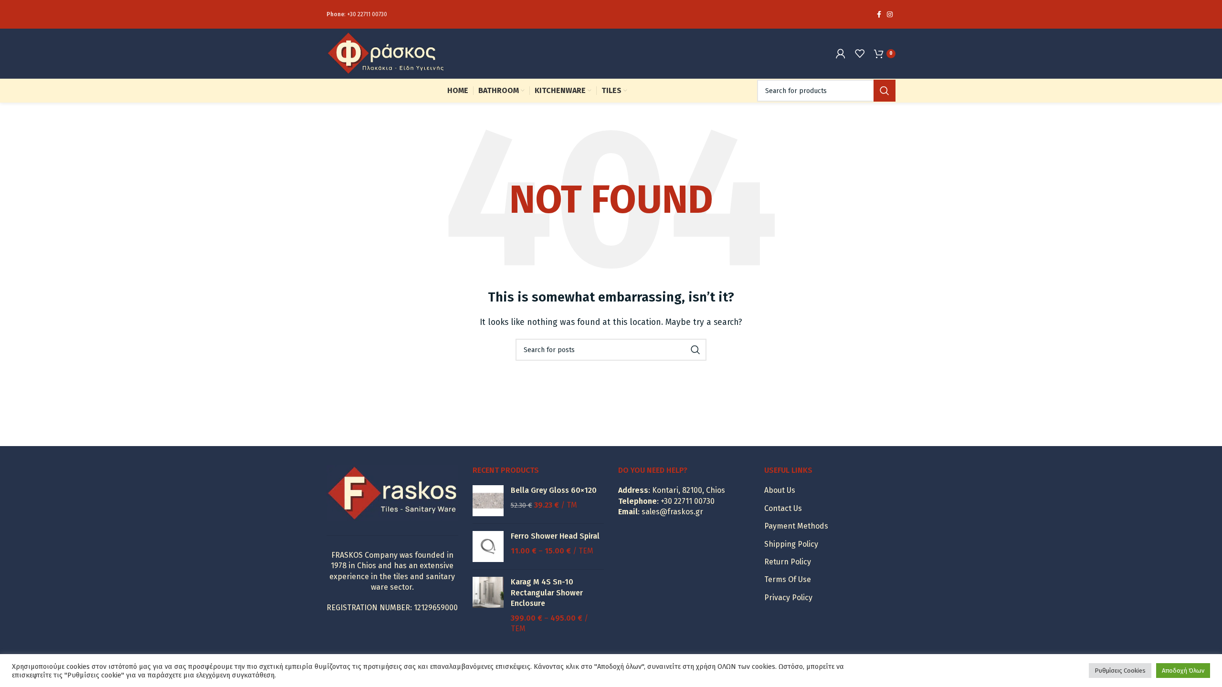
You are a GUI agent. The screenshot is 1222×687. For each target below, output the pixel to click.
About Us (779, 490)
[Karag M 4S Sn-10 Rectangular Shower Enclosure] (488, 605)
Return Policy (787, 561)
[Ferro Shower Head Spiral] (488, 546)
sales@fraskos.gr (672, 511)
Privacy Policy (788, 597)
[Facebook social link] (879, 14)
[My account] (840, 53)
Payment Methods (796, 526)
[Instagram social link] (889, 14)
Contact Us (783, 508)
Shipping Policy (791, 544)
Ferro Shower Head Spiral (555, 536)
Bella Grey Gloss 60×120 (554, 490)
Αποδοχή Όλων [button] (1183, 670)
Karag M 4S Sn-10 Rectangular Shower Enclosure (547, 592)
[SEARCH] (884, 91)
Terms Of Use (787, 579)
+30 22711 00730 (367, 14)
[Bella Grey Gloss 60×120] (488, 500)
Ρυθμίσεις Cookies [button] (1120, 670)
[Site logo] (386, 52)
